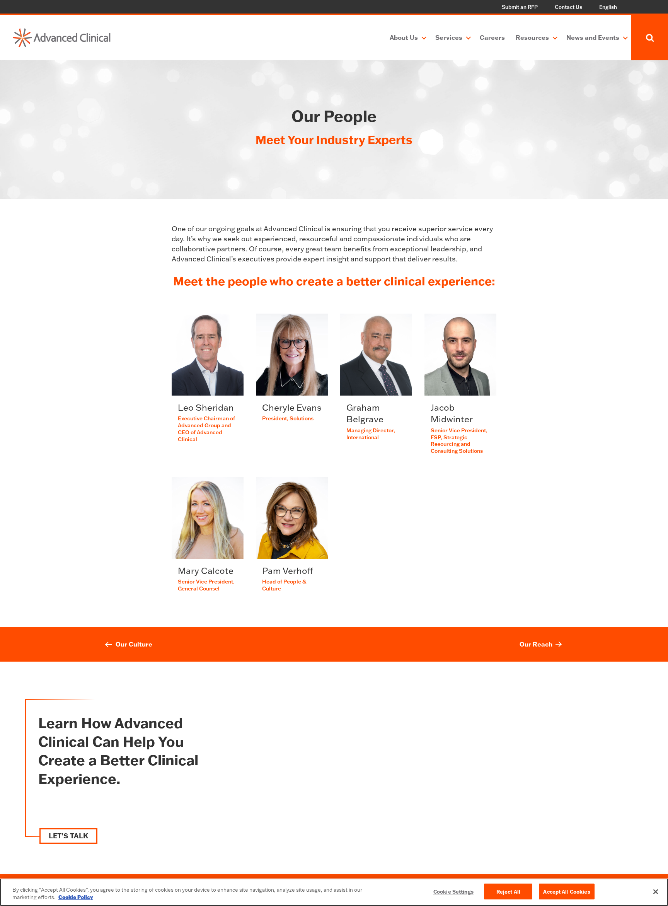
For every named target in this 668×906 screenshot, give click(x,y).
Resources (532, 37)
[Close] (655, 891)
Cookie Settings (453, 891)
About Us (404, 37)
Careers (492, 37)
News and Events (592, 37)
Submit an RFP (520, 7)
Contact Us (568, 7)
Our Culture (134, 644)
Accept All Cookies (566, 891)
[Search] (649, 37)
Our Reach (536, 644)
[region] (334, 892)
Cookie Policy (75, 897)
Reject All (508, 891)
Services (448, 37)
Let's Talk (68, 836)
